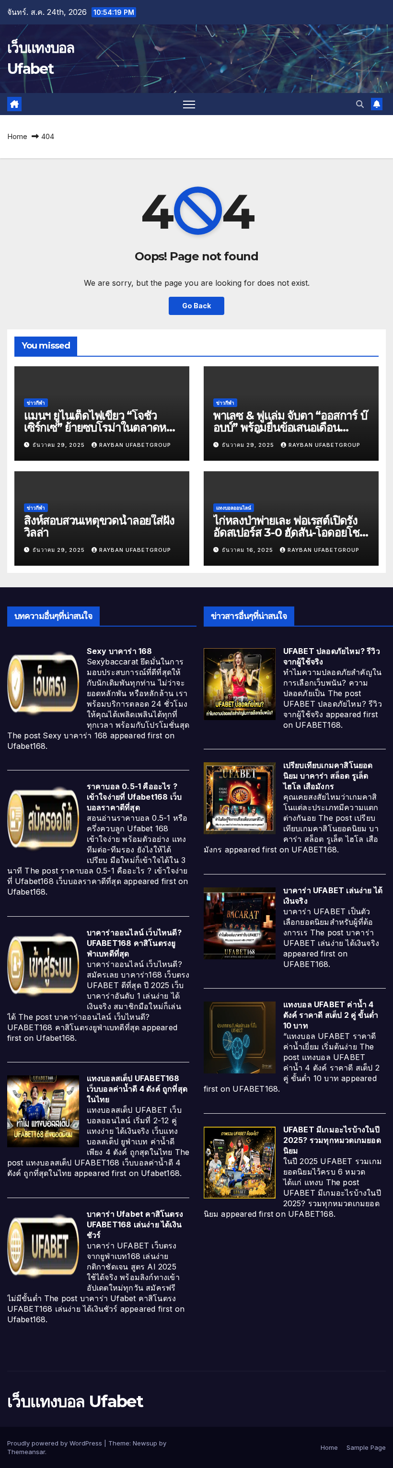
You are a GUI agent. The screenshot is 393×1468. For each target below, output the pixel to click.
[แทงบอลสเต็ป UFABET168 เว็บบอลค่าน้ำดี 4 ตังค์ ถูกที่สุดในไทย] (43, 1111)
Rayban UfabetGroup (135, 445)
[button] (360, 104)
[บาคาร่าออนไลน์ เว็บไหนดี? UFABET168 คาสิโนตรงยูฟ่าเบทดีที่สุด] (43, 964)
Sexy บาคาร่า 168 (119, 651)
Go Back (196, 306)
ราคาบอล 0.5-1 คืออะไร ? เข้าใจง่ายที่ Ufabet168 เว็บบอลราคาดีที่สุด (134, 796)
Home (17, 136)
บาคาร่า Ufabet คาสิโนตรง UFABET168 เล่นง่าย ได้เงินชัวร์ (135, 1224)
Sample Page (366, 1447)
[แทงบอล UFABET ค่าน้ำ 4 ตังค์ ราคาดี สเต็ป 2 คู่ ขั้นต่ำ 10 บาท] (240, 1037)
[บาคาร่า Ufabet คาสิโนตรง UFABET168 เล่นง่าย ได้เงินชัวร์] (43, 1246)
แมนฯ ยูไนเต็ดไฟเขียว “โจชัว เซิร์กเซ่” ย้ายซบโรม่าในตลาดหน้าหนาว (101, 427)
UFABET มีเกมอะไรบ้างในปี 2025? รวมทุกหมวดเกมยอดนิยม (332, 1140)
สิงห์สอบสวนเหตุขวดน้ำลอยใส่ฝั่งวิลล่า (99, 526)
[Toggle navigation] (189, 104)
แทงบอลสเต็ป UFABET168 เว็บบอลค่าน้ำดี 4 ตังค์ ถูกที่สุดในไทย (137, 1088)
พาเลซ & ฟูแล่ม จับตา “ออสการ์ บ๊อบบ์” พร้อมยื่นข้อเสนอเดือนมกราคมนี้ (290, 427)
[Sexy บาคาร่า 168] (43, 683)
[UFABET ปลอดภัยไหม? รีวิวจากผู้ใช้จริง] (240, 683)
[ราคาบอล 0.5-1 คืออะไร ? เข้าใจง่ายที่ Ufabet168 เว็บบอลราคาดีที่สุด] (43, 819)
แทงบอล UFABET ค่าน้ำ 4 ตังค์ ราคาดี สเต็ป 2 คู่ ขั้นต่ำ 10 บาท (330, 1015)
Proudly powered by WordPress (55, 1443)
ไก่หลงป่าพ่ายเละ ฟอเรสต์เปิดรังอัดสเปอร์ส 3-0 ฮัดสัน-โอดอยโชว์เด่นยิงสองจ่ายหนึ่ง (289, 532)
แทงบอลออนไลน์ (233, 508)
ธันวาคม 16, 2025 (248, 550)
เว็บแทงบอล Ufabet (75, 1401)
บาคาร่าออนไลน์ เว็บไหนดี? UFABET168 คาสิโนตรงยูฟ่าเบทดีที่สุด (134, 943)
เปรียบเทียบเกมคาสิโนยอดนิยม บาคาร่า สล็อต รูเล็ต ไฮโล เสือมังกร (328, 775)
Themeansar (26, 1452)
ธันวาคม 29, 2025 (60, 445)
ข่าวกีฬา (36, 403)
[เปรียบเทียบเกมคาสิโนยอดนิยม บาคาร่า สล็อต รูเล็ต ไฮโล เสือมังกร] (240, 798)
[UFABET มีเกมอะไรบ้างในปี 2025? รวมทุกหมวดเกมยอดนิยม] (240, 1161)
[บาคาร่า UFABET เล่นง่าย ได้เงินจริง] (240, 922)
